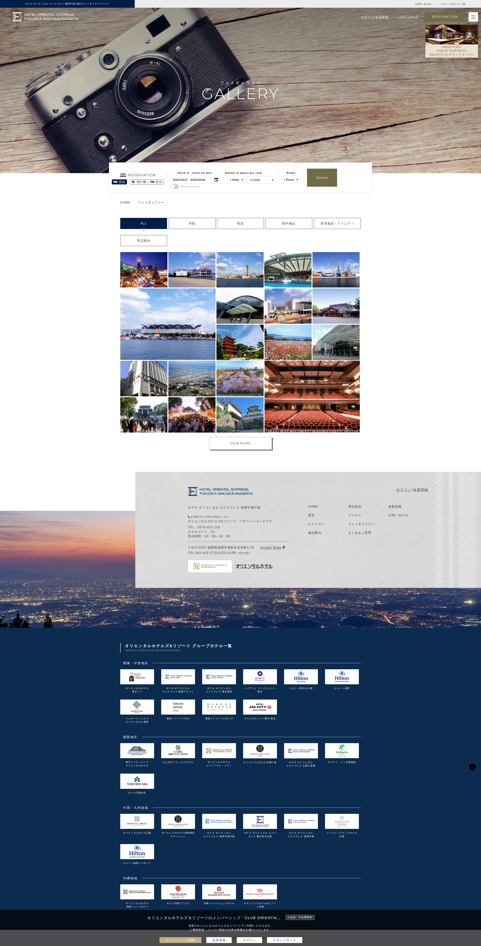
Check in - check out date (194, 173)
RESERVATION (445, 17)
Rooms (291, 173)
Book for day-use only (190, 186)
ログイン (404, 490)
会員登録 (420, 490)
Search (322, 177)
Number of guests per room (236, 173)
